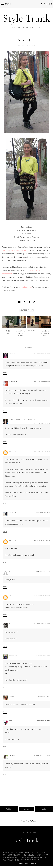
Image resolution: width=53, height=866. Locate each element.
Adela (11, 721)
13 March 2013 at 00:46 (42, 540)
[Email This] (19, 301)
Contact (33, 832)
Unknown (13, 451)
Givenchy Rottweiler (19, 473)
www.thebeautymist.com (15, 435)
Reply (5, 373)
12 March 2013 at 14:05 (42, 512)
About (25, 832)
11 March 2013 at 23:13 (42, 354)
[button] (5, 4)
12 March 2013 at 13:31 (42, 451)
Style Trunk (26, 18)
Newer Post (9, 809)
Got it (33, 864)
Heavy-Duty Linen (8, 331)
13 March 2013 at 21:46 (42, 596)
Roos (11, 571)
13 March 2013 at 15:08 (42, 571)
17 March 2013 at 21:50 (42, 721)
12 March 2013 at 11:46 (42, 423)
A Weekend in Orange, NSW (45, 332)
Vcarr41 (12, 354)
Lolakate (12, 512)
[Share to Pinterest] (34, 301)
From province (11, 639)
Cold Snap (32, 330)
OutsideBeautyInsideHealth (16, 608)
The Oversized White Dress (20, 332)
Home (26, 809)
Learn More (23, 864)
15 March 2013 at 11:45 (42, 624)
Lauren (12, 755)
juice (11, 624)
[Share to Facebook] (29, 301)
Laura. (11, 696)
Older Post (44, 809)
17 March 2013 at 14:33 (42, 655)
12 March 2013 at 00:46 (42, 382)
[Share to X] (24, 301)
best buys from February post (14, 250)
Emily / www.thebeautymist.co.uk (22, 419)
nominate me (26, 287)
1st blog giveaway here (32, 483)
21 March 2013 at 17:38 (42, 755)
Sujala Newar (14, 655)
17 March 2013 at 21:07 (42, 696)
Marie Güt (13, 382)
